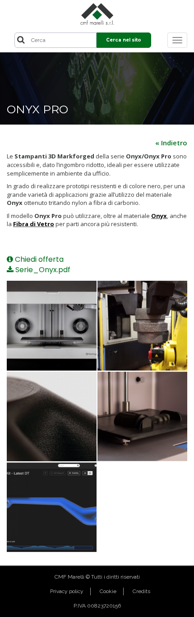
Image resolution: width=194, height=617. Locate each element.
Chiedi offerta (38, 259)
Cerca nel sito (123, 40)
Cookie (108, 591)
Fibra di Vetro (33, 224)
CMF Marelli (69, 577)
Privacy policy (66, 591)
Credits (141, 591)
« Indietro (171, 142)
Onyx (159, 216)
